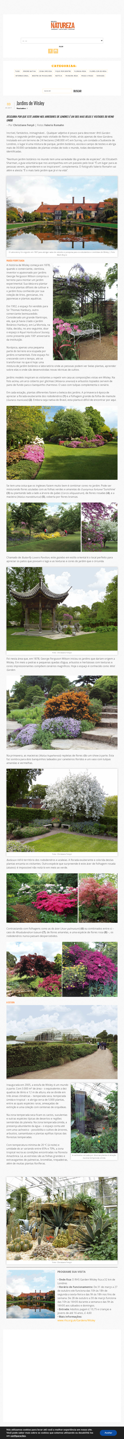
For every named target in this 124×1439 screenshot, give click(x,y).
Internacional (22, 76)
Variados (100, 76)
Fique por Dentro (63, 71)
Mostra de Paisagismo (42, 76)
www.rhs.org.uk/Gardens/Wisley (76, 1320)
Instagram (55, 51)
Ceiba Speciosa (45, 71)
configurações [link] (18, 1435)
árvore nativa (29, 71)
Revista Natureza (63, 25)
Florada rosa (80, 71)
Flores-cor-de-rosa (98, 71)
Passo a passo (87, 76)
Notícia (58, 76)
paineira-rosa (72, 76)
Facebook (50, 51)
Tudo (17, 71)
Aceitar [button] (108, 1432)
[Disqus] (62, 1375)
